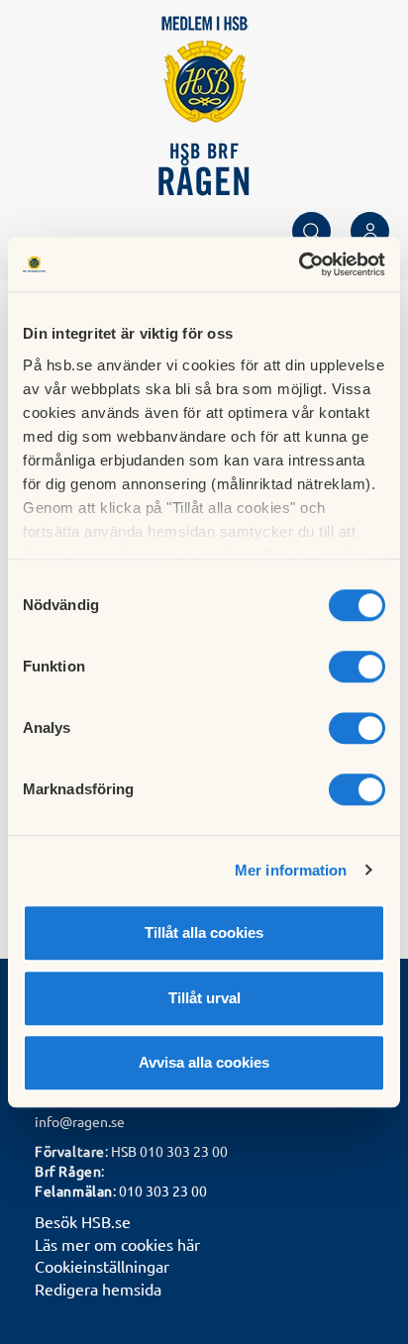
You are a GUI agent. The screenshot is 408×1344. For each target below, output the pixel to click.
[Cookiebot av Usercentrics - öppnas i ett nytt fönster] (298, 264)
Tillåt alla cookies (204, 932)
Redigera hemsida (98, 1288)
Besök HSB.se (83, 1221)
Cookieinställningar (102, 1266)
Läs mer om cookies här (117, 1244)
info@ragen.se (80, 1121)
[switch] (357, 666)
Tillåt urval (204, 997)
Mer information (291, 870)
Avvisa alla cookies (204, 1062)
